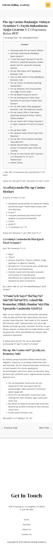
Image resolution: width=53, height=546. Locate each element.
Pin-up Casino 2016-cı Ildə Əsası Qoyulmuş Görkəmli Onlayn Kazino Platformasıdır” (25, 115)
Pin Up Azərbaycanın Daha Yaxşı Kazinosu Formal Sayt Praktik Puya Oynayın (26, 101)
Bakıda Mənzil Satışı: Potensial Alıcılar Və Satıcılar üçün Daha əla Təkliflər (25, 148)
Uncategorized (10, 38)
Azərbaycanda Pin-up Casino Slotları (27, 50)
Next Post (45, 428)
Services (26, 524)
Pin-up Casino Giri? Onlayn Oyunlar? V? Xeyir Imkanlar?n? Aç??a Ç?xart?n (27, 124)
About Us (26, 529)
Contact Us (27, 534)
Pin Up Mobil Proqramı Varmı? (24, 95)
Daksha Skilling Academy (16, 5)
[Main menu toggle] (48, 5)
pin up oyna (20, 326)
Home (26, 520)
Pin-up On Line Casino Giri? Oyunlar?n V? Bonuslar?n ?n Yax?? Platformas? (27, 157)
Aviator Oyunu (16, 163)
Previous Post (9, 428)
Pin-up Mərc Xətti (18, 130)
